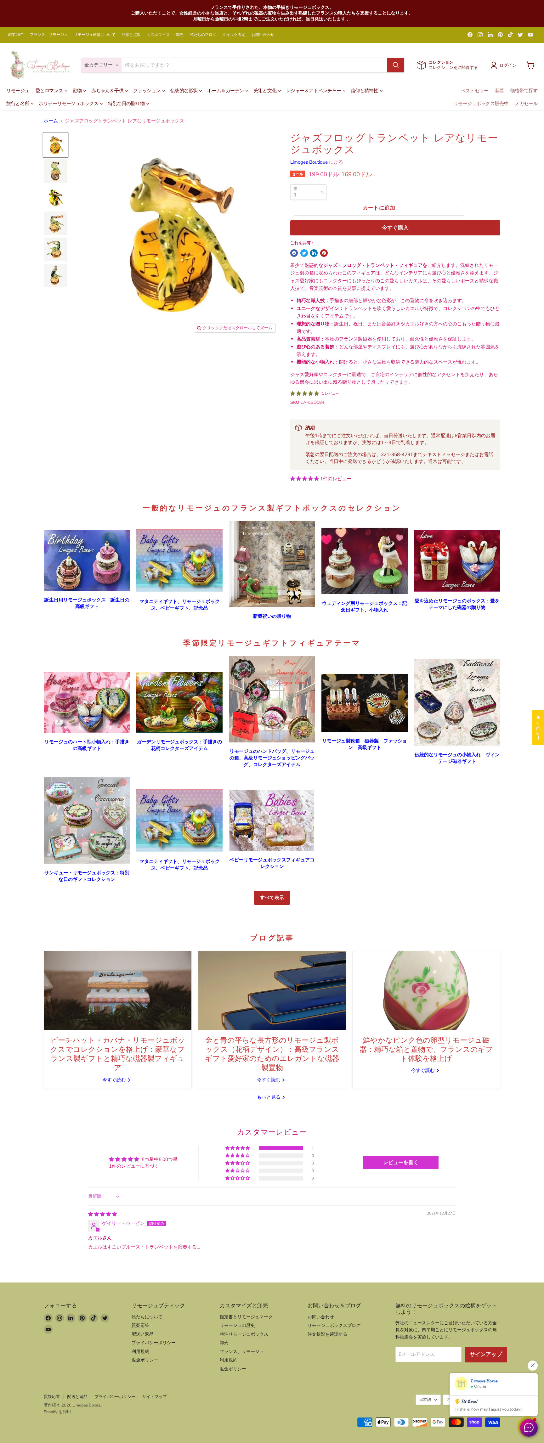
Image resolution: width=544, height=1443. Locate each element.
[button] (305, 479)
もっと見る (269, 1097)
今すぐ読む (114, 1080)
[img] (102, 1214)
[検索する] (395, 65)
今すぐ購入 (395, 227)
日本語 (425, 1399)
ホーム (51, 121)
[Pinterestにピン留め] (324, 253)
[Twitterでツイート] (304, 253)
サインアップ (486, 1354)
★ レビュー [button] (538, 727)
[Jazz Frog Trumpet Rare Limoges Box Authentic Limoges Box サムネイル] (55, 144)
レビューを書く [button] (400, 1162)
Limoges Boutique (309, 162)
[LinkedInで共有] (314, 253)
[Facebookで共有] (294, 253)
